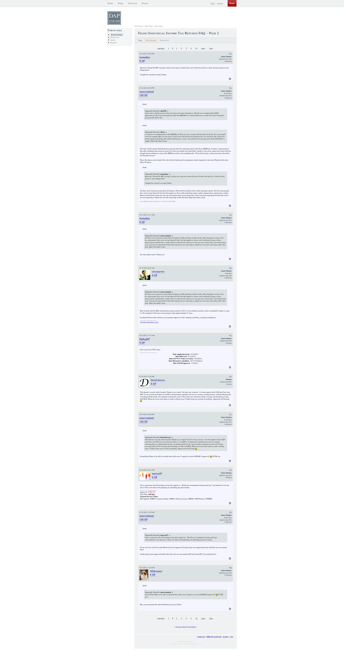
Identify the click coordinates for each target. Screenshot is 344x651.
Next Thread (191, 627)
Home (110, 3)
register (220, 3)
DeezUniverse (158, 380)
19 (231, 512)
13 (231, 215)
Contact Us (201, 636)
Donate (232, 3)
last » (211, 48)
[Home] (114, 24)
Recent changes (117, 34)
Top (231, 636)
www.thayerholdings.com (149, 322)
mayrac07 (157, 473)
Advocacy (132, 3)
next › (203, 48)
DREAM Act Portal (214, 636)
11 (231, 54)
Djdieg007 (144, 339)
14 (231, 268)
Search (112, 40)
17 (231, 414)
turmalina (144, 57)
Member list (114, 37)
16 (231, 376)
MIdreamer (156, 571)
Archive (226, 636)
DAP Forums (138, 26)
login (213, 3)
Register (113, 42)
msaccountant (146, 91)
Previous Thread (181, 627)
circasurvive (158, 271)
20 (231, 567)
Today (120, 3)
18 (231, 470)
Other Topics (149, 26)
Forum (145, 3)
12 (196, 48)
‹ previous (160, 48)
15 (231, 335)
